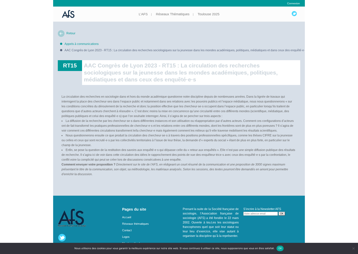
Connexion (293, 3)
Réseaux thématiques (135, 223)
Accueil (126, 217)
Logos (126, 236)
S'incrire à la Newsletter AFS (262, 209)
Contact (127, 230)
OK (280, 248)
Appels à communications (82, 43)
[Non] (353, 248)
